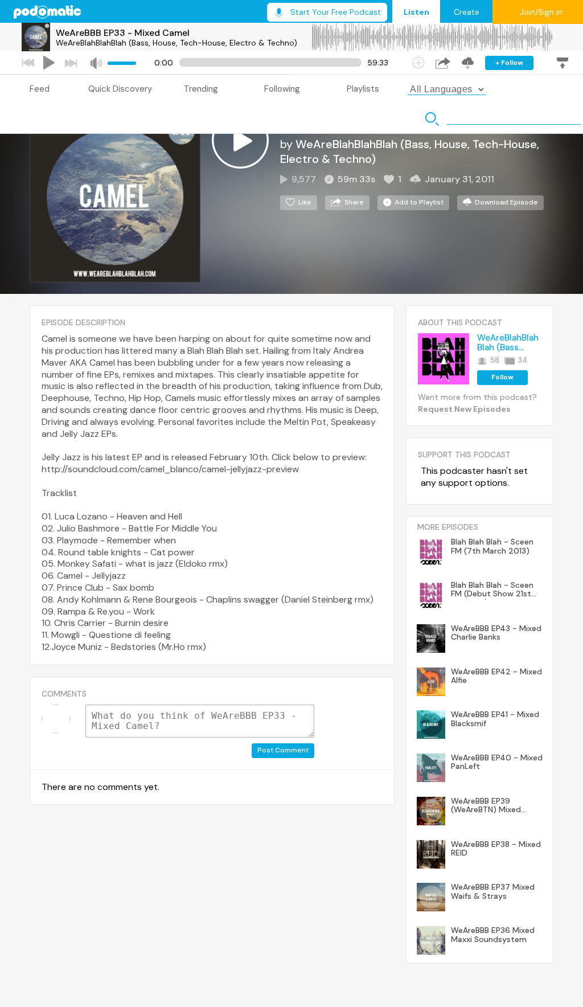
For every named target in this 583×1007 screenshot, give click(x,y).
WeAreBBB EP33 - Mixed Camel (123, 33)
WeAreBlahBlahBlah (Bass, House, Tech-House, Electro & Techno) (176, 43)
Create (466, 12)
